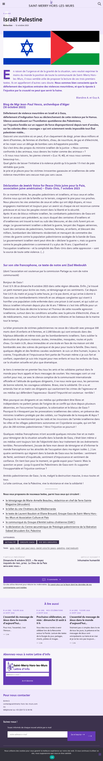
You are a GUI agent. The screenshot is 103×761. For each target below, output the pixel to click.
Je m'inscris (76, 734)
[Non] (100, 754)
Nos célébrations (54, 610)
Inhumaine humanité (89, 560)
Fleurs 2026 (18, 610)
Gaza (12, 548)
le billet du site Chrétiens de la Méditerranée (31, 509)
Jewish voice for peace (46, 548)
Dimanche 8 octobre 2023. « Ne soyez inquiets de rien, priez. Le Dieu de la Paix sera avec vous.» (25, 563)
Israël (17, 548)
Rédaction (7, 25)
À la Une (7, 13)
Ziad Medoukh (72, 548)
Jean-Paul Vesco (28, 548)
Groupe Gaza (27, 542)
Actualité (10, 542)
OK (52, 757)
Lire (7, 634)
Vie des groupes (48, 542)
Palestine (61, 548)
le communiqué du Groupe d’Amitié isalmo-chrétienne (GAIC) (40, 522)
